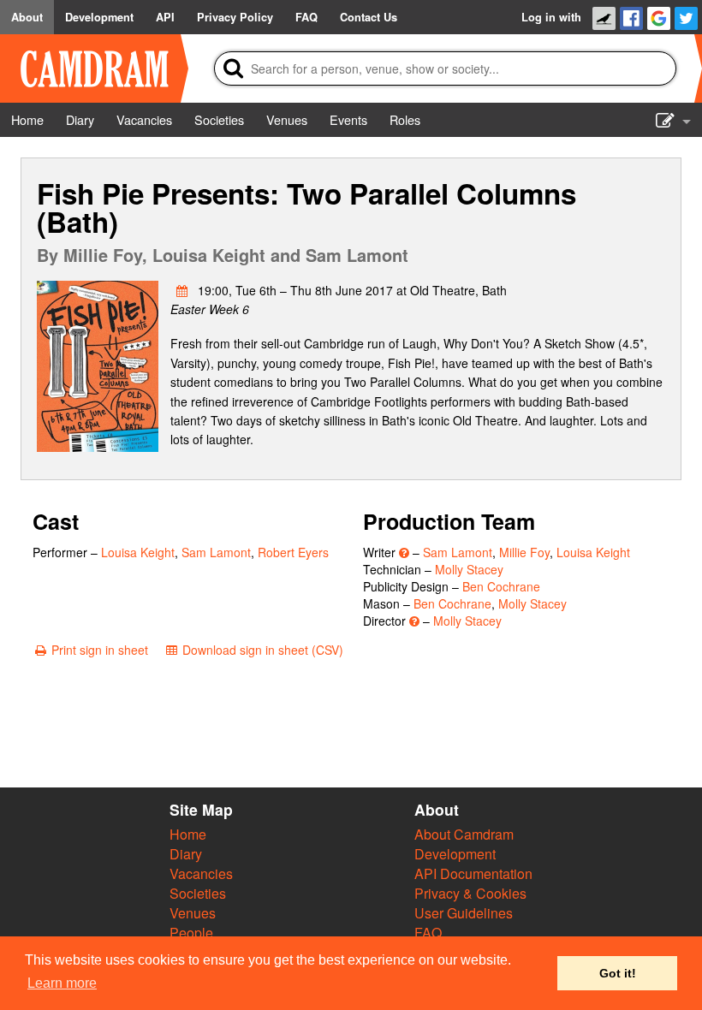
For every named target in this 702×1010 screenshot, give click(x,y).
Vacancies (201, 873)
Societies (198, 893)
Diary (186, 854)
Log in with (551, 17)
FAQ (428, 932)
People (191, 932)
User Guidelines (463, 913)
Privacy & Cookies (470, 893)
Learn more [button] (62, 983)
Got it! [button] (617, 973)
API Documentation (473, 873)
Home (188, 834)
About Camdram (464, 834)
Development (455, 854)
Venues (193, 913)
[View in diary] (182, 290)
